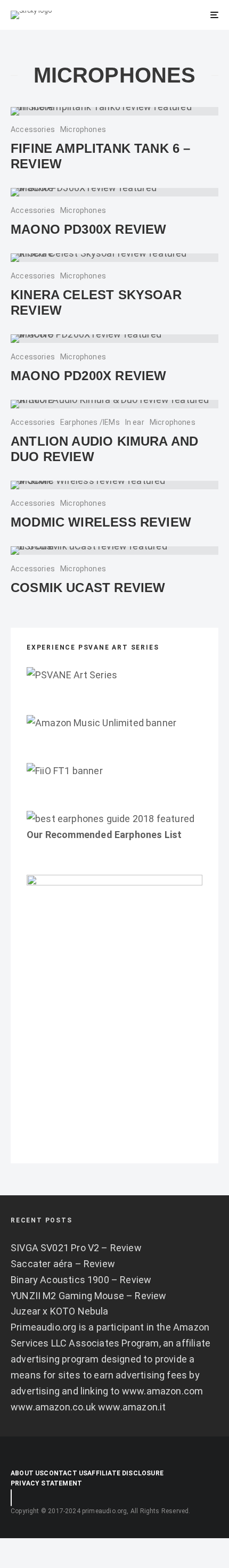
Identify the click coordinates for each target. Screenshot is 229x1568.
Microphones (83, 129)
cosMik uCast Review (88, 587)
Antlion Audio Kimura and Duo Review (104, 449)
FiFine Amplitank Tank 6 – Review (101, 156)
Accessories (33, 129)
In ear (134, 422)
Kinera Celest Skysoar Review (96, 302)
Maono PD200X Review (88, 375)
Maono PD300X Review (88, 229)
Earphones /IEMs (90, 422)
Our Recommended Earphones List (104, 834)
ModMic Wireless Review (101, 522)
